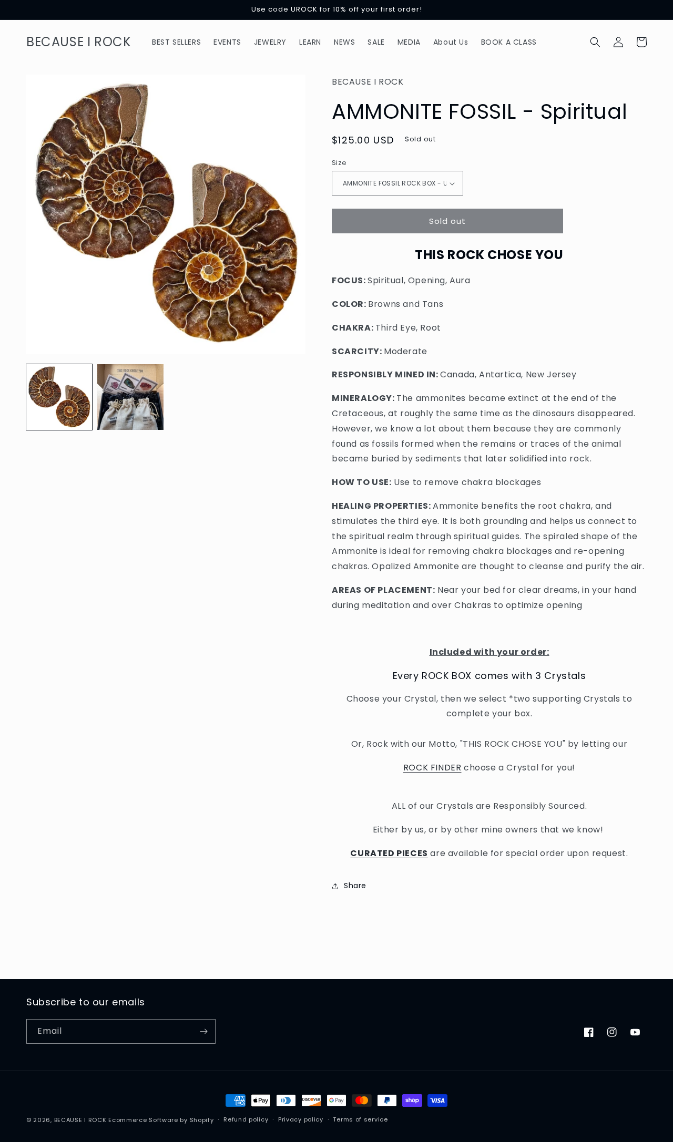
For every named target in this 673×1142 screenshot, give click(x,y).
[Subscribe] (203, 1031)
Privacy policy (300, 1119)
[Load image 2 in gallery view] (130, 397)
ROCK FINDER (432, 768)
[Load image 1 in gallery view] (59, 397)
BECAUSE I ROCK (80, 1120)
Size (339, 163)
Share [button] (355, 885)
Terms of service (360, 1119)
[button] (595, 42)
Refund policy (245, 1119)
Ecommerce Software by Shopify (160, 1120)
